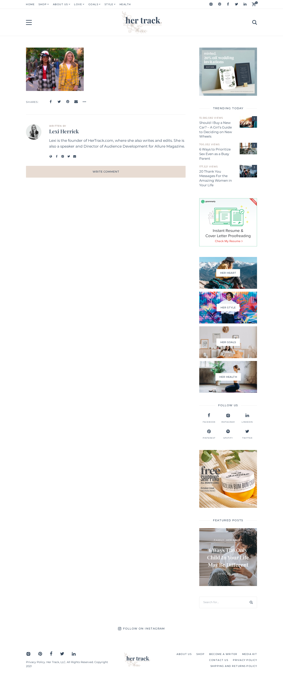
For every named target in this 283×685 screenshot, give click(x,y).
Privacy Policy (35, 662)
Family (219, 540)
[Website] (50, 156)
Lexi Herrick (64, 131)
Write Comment (106, 171)
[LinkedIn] (245, 4)
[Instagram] (211, 4)
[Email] (76, 101)
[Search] (251, 602)
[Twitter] (236, 4)
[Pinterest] (219, 4)
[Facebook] (228, 4)
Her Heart (234, 540)
